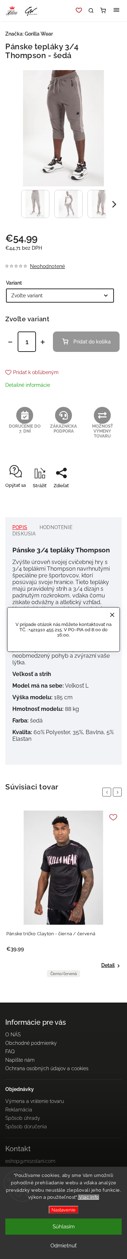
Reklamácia (18, 1109)
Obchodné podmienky (31, 1043)
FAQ (10, 1051)
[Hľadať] (91, 10)
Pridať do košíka (92, 342)
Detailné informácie (27, 385)
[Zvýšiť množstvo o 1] (43, 342)
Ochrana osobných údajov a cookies (47, 1068)
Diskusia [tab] (24, 534)
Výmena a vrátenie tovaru (34, 1101)
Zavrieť (103, 498)
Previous (108, 792)
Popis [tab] (19, 527)
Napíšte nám (20, 1060)
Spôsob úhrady (22, 1118)
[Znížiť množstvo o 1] (10, 342)
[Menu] (116, 11)
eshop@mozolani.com (30, 1161)
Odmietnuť (63, 1245)
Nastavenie (63, 1210)
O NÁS (12, 1034)
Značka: (29, 34)
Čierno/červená (63, 974)
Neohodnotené (47, 266)
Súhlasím (64, 1226)
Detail (108, 965)
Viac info (88, 1197)
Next (118, 792)
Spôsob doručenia (26, 1126)
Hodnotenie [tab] (56, 527)
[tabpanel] (63, 895)
